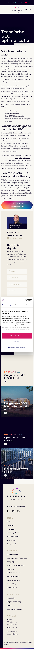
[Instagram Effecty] (18, 511)
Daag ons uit (11, 544)
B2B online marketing (14, 609)
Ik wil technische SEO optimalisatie (17, 205)
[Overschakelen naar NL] (26, 2)
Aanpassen (15, 342)
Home (9, 522)
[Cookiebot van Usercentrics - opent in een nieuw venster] (24, 300)
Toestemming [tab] (6, 304)
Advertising (11, 584)
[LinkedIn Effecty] (8, 511)
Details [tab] (17, 304)
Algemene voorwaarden (20, 642)
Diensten (10, 525)
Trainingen (11, 529)
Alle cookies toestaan (17, 336)
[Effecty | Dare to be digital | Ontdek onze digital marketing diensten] (17, 9)
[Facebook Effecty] (13, 511)
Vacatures (11, 3)
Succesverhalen (12, 536)
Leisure (9, 605)
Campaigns (11, 562)
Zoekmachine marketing (15, 565)
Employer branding (14, 602)
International (12, 588)
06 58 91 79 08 (14, 227)
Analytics (10, 569)
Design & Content (13, 580)
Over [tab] (27, 304)
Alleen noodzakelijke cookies (17, 347)
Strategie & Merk (13, 576)
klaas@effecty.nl (15, 225)
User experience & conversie (17, 558)
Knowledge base (13, 533)
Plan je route (11, 627)
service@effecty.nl (12, 634)
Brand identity (12, 554)
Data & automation (14, 573)
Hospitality (11, 598)
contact (11, 196)
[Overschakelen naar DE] (28, 2)
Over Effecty (11, 540)
